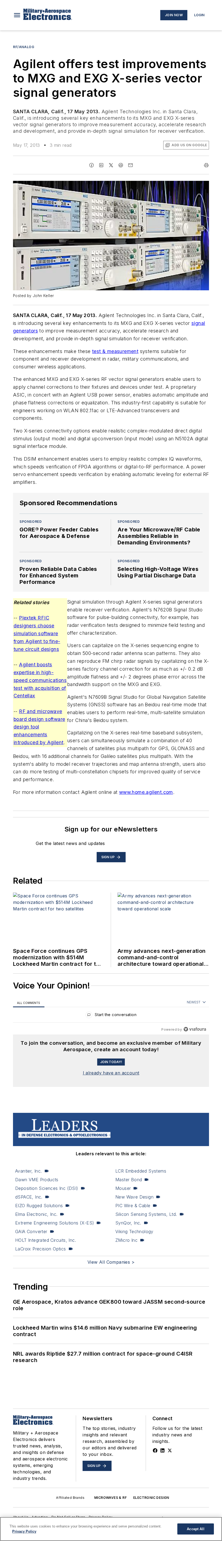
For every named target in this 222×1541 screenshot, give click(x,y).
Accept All (195, 1529)
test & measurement (115, 351)
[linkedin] (101, 165)
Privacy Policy (24, 1531)
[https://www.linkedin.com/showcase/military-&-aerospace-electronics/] (162, 1450)
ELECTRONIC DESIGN (151, 1498)
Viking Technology (134, 1231)
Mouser (123, 1188)
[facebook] (91, 165)
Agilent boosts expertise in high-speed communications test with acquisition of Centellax (40, 680)
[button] (17, 15)
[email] (130, 165)
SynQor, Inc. (128, 1223)
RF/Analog (23, 47)
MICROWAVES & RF (110, 1498)
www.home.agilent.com (146, 792)
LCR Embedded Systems (140, 1171)
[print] (206, 165)
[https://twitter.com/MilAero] (169, 1450)
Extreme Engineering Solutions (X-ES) (54, 1223)
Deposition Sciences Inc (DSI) (46, 1188)
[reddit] (120, 165)
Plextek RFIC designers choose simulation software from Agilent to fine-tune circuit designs (37, 633)
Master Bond (128, 1179)
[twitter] (111, 165)
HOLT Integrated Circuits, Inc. (45, 1240)
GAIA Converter (31, 1231)
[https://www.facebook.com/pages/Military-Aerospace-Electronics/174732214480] (155, 1450)
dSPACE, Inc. (29, 1197)
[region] (111, 1015)
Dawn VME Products (36, 1179)
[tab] (28, 1002)
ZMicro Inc (126, 1240)
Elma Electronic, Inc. (36, 1214)
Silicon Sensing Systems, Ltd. (146, 1214)
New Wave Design (134, 1197)
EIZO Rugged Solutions (39, 1205)
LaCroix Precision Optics (40, 1249)
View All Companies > (111, 1262)
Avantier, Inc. (28, 1171)
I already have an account (111, 1073)
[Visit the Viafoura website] (194, 1029)
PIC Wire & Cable (132, 1205)
